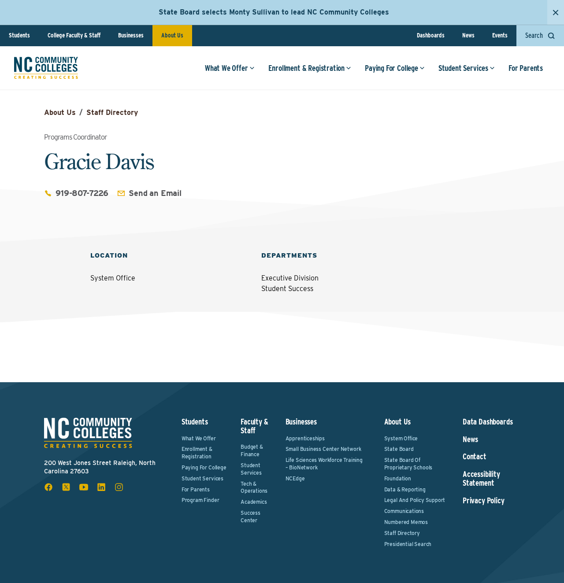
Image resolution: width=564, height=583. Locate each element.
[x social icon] (66, 487)
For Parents (525, 68)
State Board (399, 449)
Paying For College (391, 68)
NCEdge (295, 478)
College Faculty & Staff (74, 35)
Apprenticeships (305, 438)
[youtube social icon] (83, 487)
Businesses (131, 35)
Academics (254, 501)
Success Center (250, 516)
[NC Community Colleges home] (46, 68)
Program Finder (200, 500)
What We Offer (226, 68)
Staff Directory (112, 112)
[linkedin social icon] (101, 487)
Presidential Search (408, 544)
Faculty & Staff (254, 426)
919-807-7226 (82, 193)
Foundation (397, 478)
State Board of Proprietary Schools (408, 464)
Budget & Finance (252, 450)
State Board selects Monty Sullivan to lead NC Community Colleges (274, 12)
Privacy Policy (483, 500)
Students (19, 35)
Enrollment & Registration (306, 68)
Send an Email (155, 193)
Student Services (463, 68)
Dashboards (431, 35)
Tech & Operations (254, 487)
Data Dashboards (487, 421)
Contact (474, 456)
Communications (404, 511)
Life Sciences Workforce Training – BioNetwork (324, 464)
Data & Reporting (405, 489)
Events (500, 35)
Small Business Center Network (323, 449)
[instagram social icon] (119, 487)
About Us (172, 35)
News (468, 35)
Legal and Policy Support (414, 500)
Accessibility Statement (481, 478)
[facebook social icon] (48, 487)
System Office (401, 438)
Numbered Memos (406, 522)
